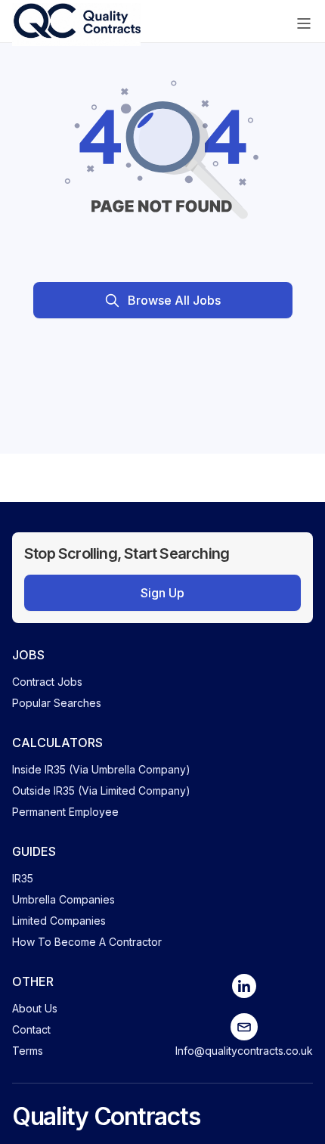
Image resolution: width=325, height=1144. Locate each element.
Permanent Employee (65, 811)
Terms (27, 1050)
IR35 (22, 878)
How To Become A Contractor (87, 941)
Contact (31, 1029)
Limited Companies (59, 920)
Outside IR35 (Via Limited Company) (101, 790)
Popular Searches (56, 702)
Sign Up (162, 592)
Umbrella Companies (63, 899)
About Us (34, 1008)
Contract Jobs (47, 681)
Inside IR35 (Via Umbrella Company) (101, 769)
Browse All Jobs (174, 300)
